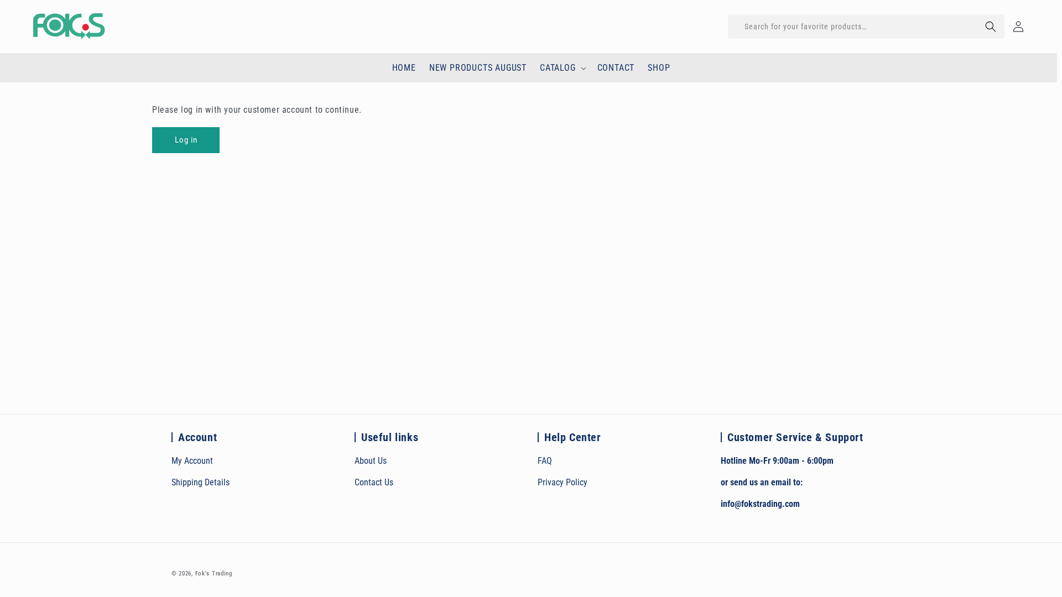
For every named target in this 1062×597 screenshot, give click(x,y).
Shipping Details (200, 482)
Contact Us (374, 482)
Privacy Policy (562, 482)
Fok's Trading (213, 573)
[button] (866, 26)
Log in (186, 140)
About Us (371, 460)
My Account (192, 460)
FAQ (545, 460)
